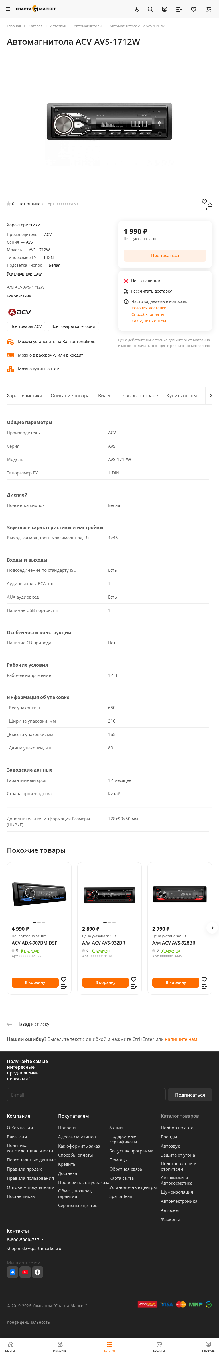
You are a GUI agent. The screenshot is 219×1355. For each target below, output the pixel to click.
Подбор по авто (177, 1127)
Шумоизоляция (177, 1192)
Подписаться (190, 1095)
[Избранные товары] (193, 9)
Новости (67, 1127)
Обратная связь (126, 1169)
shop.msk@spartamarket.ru (34, 1248)
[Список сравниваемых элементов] (179, 9)
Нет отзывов (30, 204)
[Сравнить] (205, 208)
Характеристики (24, 395)
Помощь (118, 1160)
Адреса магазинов (77, 1137)
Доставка (67, 1173)
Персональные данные (31, 1160)
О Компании (20, 1127)
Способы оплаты (147, 314)
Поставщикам (21, 1196)
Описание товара (70, 395)
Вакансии (17, 1137)
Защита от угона (178, 1155)
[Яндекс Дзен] (37, 1272)
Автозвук (170, 1146)
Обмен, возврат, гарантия (75, 1193)
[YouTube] (25, 1272)
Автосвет (170, 1210)
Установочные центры (133, 1187)
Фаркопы (170, 1219)
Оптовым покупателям (30, 1187)
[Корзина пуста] (208, 9)
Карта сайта (122, 1178)
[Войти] (164, 9)
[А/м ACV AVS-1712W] (109, 122)
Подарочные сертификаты (123, 1138)
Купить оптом (182, 395)
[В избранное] (204, 201)
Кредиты (67, 1164)
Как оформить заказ (79, 1146)
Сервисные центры (78, 1205)
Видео (105, 395)
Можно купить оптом (38, 368)
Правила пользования (30, 1178)
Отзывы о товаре (139, 395)
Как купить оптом (148, 321)
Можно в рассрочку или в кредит (50, 355)
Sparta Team (122, 1196)
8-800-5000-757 (23, 1239)
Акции (116, 1127)
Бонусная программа (131, 1151)
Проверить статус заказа (83, 1182)
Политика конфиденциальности (30, 1148)
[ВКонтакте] (12, 1272)
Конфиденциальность (28, 1322)
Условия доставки (149, 308)
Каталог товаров (180, 1116)
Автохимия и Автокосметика (176, 1180)
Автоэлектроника (179, 1201)
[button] (212, 928)
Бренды (169, 1137)
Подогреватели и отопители (179, 1166)
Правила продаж (24, 1169)
